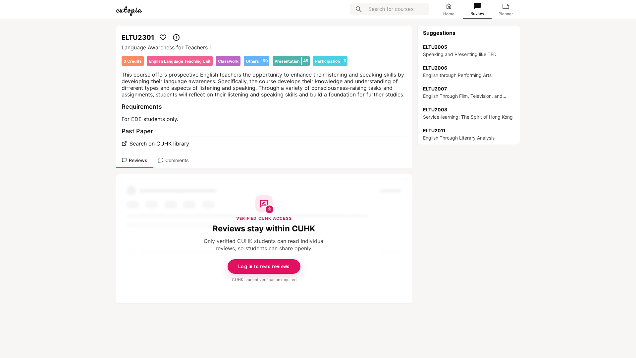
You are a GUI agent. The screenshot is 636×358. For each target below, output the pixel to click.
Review (477, 13)
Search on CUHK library (159, 143)
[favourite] (163, 37)
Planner (506, 13)
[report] (176, 37)
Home (448, 13)
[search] (358, 9)
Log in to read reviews (264, 266)
